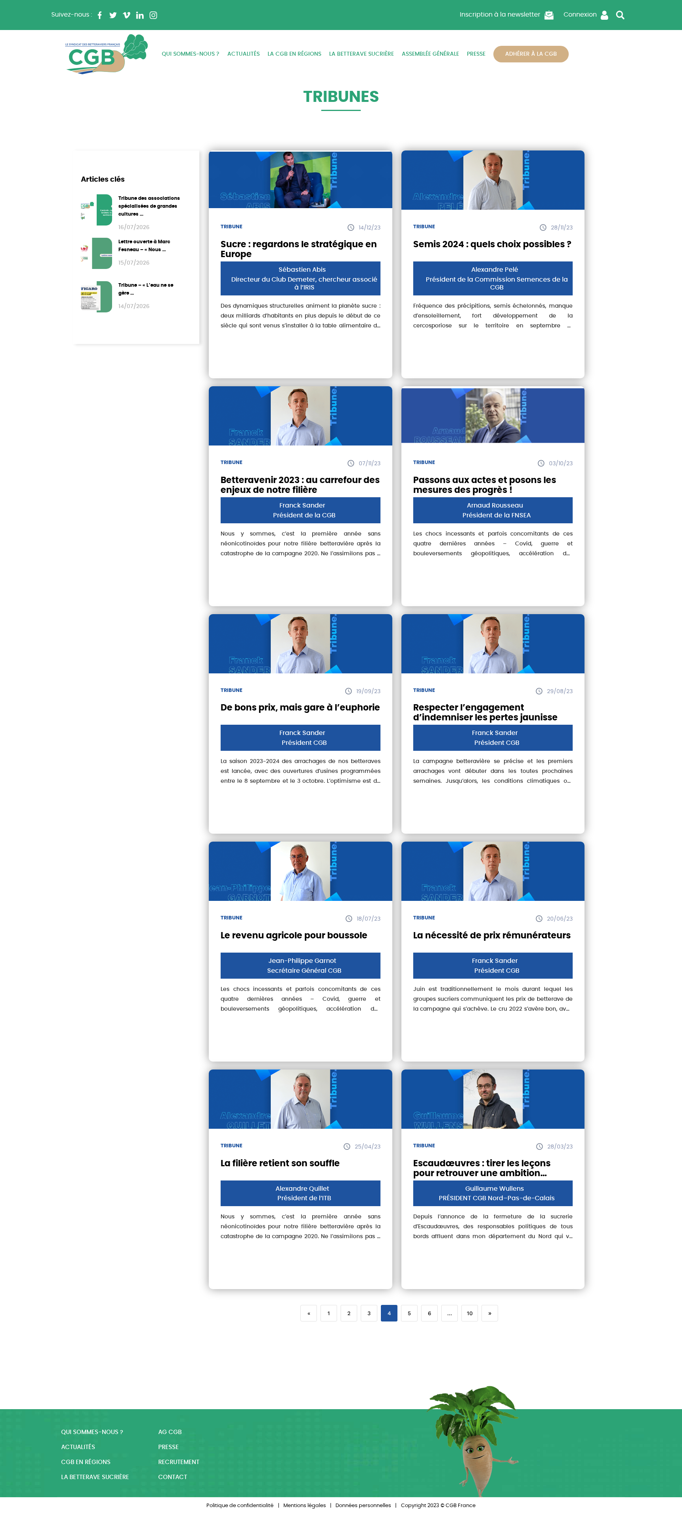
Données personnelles (363, 1505)
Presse (476, 54)
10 (470, 1313)
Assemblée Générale (430, 54)
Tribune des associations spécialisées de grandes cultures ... (149, 206)
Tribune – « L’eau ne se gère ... (145, 289)
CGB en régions (86, 1462)
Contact (172, 1477)
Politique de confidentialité (240, 1505)
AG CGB (170, 1432)
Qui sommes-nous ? (190, 54)
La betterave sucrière (361, 54)
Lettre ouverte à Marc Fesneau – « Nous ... (144, 245)
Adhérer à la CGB (531, 54)
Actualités (243, 54)
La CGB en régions (294, 54)
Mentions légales (304, 1505)
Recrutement (178, 1462)
